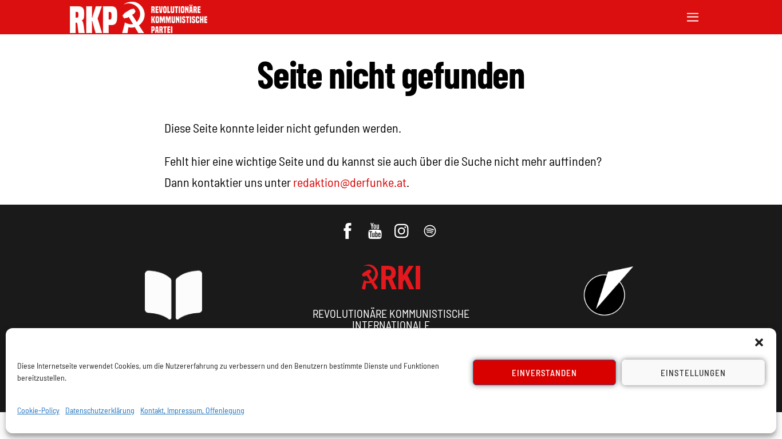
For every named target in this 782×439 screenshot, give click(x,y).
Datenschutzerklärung (100, 410)
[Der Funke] (138, 29)
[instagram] (403, 225)
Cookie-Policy (38, 410)
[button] (759, 342)
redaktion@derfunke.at (349, 181)
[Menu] (693, 15)
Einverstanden (545, 373)
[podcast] (430, 225)
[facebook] (348, 225)
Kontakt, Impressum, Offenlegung (192, 410)
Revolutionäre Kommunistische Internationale (391, 319)
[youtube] (376, 225)
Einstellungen (693, 373)
